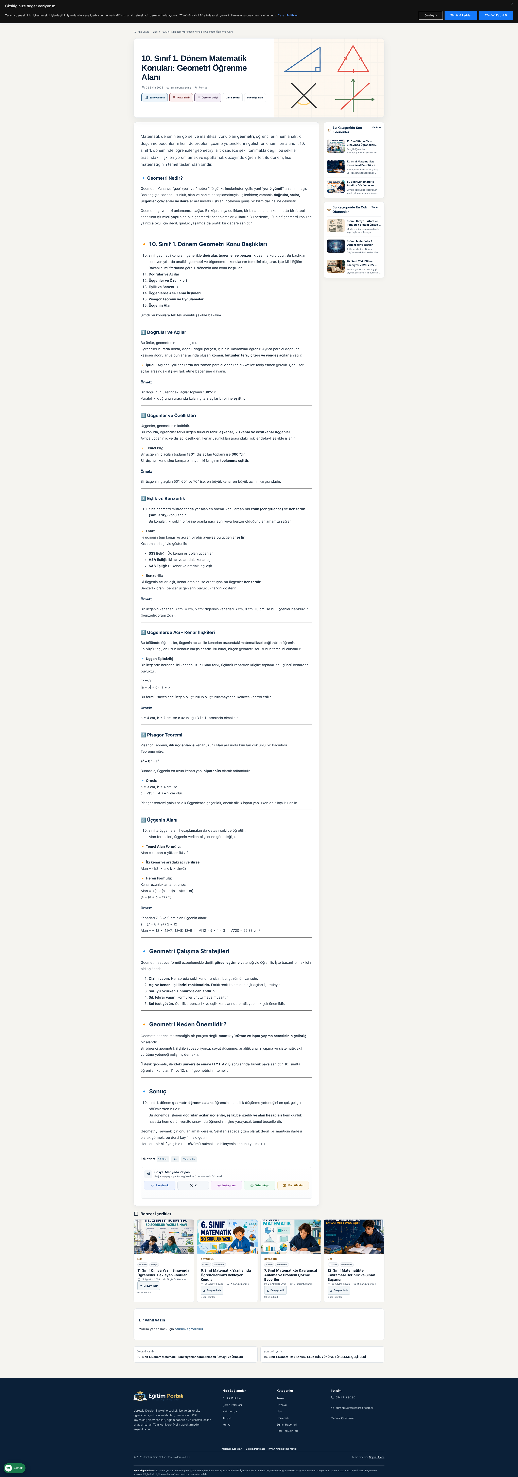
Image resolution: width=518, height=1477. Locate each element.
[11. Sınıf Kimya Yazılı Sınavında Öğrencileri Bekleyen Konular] (336, 146)
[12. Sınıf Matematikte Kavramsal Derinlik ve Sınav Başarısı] (336, 166)
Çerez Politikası (288, 15)
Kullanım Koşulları (232, 1448)
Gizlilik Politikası (232, 1398)
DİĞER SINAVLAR (287, 1431)
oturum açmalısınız (189, 1329)
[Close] (513, 3)
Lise (155, 31)
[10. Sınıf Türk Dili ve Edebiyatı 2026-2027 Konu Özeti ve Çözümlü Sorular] (336, 266)
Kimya (154, 1264)
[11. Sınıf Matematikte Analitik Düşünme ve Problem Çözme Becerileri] (336, 186)
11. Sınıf (143, 1264)
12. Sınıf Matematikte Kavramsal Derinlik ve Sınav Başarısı (361, 163)
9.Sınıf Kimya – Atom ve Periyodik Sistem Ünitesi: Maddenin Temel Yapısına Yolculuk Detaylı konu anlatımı (363, 223)
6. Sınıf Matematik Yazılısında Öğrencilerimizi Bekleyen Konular (226, 1275)
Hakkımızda (230, 1411)
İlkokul (280, 1398)
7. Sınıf (269, 1264)
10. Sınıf (162, 1159)
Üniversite (283, 1418)
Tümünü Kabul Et (496, 15)
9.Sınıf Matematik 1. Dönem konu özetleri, (360, 242)
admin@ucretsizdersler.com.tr (354, 1407)
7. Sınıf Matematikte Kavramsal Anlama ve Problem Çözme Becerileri (290, 1275)
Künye (226, 1424)
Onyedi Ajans (376, 1457)
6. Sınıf (205, 1264)
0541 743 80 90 (345, 1397)
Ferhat (203, 87)
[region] (259, 11)
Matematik (189, 1159)
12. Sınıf (333, 1264)
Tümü (375, 127)
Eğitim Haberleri (287, 1424)
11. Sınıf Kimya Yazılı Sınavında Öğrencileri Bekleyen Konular (361, 143)
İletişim (227, 1418)
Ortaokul (207, 1259)
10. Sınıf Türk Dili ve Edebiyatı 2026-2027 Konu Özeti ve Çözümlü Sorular (362, 263)
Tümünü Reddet (460, 15)
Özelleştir (431, 15)
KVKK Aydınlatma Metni (282, 1448)
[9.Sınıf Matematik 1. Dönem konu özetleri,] (336, 246)
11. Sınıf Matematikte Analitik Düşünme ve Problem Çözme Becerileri (364, 183)
